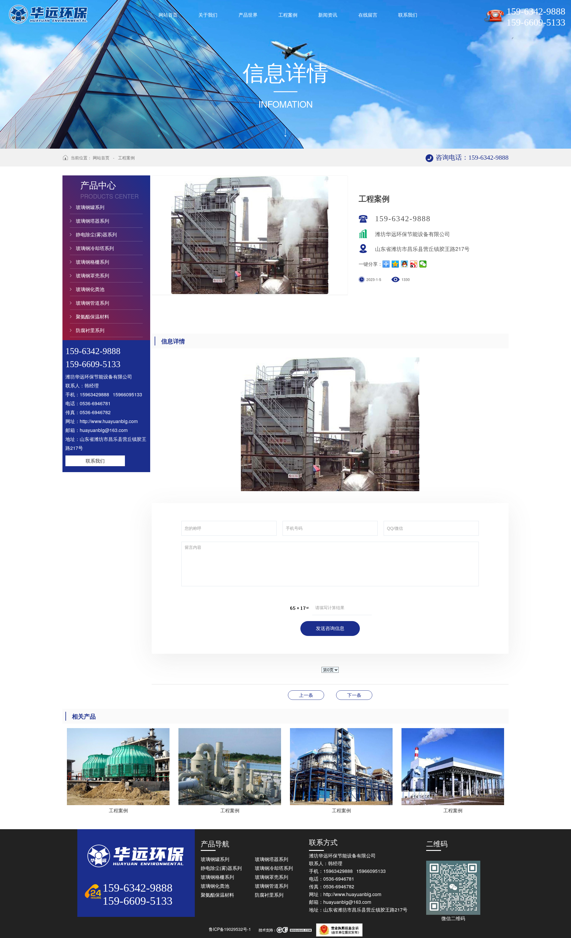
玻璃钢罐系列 (90, 207)
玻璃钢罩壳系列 (92, 275)
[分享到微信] (423, 264)
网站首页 (101, 158)
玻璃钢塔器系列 (92, 220)
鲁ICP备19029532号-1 (230, 929)
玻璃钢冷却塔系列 (95, 248)
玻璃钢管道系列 (92, 302)
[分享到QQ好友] (404, 264)
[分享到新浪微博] (414, 264)
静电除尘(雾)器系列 (96, 234)
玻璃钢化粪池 (90, 289)
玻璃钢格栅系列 (92, 261)
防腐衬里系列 (90, 330)
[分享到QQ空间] (395, 264)
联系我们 (95, 460)
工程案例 (126, 158)
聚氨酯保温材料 (92, 316)
